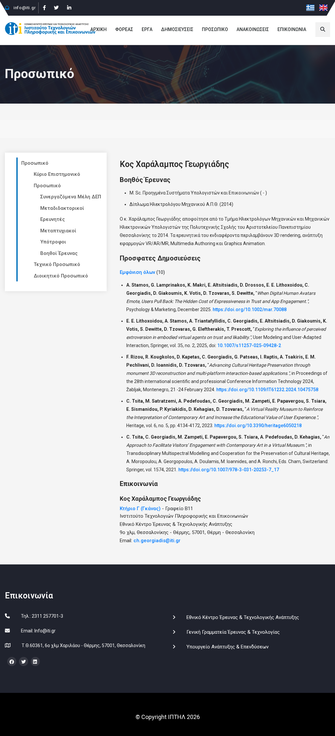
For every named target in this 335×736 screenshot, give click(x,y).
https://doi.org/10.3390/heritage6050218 (258, 425)
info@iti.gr (24, 7)
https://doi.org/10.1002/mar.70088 (250, 309)
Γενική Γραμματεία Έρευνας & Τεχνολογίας (233, 632)
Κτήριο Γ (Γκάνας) (140, 508)
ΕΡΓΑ (147, 29)
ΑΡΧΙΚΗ (98, 29)
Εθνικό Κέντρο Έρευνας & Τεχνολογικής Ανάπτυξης (242, 617)
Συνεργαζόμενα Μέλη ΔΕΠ (70, 197)
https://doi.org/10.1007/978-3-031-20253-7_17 (228, 469)
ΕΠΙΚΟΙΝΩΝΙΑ (291, 29)
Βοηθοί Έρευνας (59, 253)
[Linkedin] (69, 8)
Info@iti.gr (45, 630)
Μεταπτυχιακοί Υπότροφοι (58, 236)
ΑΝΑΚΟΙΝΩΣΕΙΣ (253, 29)
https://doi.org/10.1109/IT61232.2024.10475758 (267, 389)
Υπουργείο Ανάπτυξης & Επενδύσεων (227, 647)
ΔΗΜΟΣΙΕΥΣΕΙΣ (177, 29)
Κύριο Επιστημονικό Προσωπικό (57, 180)
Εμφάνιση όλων (137, 272)
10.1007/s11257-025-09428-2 (249, 345)
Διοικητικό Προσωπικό (61, 276)
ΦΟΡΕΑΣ (124, 29)
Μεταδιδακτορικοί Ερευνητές (62, 214)
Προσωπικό (34, 163)
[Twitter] (56, 8)
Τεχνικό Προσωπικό (57, 264)
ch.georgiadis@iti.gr (157, 541)
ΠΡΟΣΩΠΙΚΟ (215, 29)
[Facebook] (44, 8)
